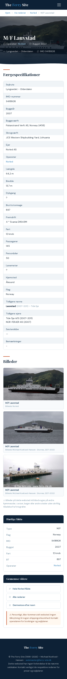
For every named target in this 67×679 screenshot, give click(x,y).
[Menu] (59, 5)
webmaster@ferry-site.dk (38, 660)
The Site (16, 5)
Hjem (7, 12)
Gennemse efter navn (24, 605)
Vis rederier (20, 12)
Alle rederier (19, 597)
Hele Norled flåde (21, 588)
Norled (33, 12)
